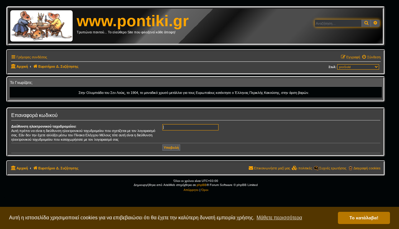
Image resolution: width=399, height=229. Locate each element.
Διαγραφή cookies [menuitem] (367, 168)
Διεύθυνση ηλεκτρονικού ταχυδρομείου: (43, 126)
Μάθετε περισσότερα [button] (279, 217)
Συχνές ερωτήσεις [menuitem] (332, 168)
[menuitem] (371, 57)
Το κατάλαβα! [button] (363, 217)
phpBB (202, 185)
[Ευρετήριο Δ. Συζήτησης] (43, 26)
